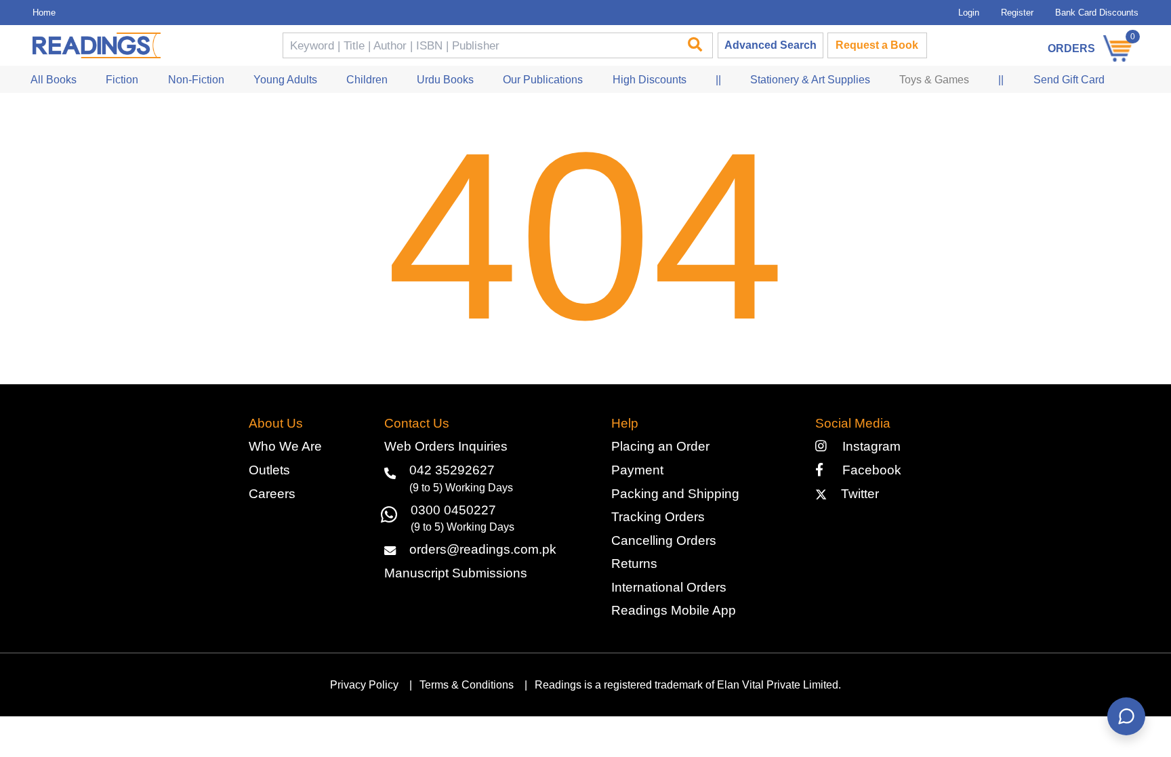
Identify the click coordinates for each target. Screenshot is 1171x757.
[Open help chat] (1126, 716)
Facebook (866, 470)
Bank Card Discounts (1096, 12)
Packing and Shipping (675, 494)
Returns (634, 563)
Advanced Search (770, 45)
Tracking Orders (658, 517)
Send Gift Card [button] (1069, 79)
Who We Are (285, 446)
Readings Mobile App (673, 610)
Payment (637, 470)
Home (44, 12)
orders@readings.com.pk (482, 549)
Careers (272, 494)
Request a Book (877, 45)
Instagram (868, 446)
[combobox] (479, 45)
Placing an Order (660, 446)
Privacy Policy (364, 685)
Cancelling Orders (663, 540)
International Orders (668, 587)
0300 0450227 (453, 510)
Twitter (856, 494)
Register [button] (1017, 12)
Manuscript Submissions (455, 573)
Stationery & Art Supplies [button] (810, 79)
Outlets (269, 470)
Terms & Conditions (466, 685)
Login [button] (968, 12)
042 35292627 (452, 470)
